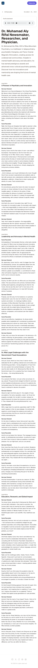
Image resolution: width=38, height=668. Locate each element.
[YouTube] (22, 659)
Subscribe (32, 3)
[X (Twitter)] (16, 659)
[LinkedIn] (26, 659)
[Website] (19, 659)
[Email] (12, 659)
